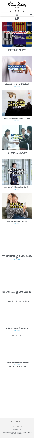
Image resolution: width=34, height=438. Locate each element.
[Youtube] (17, 11)
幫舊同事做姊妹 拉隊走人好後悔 (17, 328)
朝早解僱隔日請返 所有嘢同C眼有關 (17, 84)
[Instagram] (14, 11)
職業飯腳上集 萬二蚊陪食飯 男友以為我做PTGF (17, 293)
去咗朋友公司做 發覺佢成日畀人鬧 (17, 363)
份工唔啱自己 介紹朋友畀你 (17, 153)
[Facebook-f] (11, 11)
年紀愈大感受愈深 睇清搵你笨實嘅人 (17, 187)
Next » (25, 367)
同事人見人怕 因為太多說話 (17, 221)
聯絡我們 (19, 429)
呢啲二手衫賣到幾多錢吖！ (17, 50)
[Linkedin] (22, 11)
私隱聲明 (15, 429)
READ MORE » (17, 52)
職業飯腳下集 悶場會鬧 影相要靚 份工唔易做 (17, 257)
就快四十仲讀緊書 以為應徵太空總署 (17, 118)
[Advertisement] (16, 381)
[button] (17, 14)
